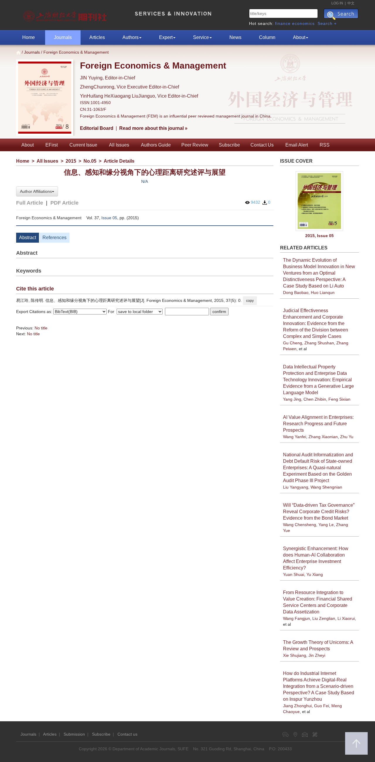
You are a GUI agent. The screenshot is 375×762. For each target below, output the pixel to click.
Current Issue (83, 144)
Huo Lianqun (323, 292)
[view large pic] (319, 201)
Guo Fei (321, 705)
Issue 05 (109, 217)
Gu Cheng (292, 343)
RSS (325, 144)
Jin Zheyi (316, 655)
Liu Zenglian (323, 618)
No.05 (89, 161)
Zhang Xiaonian (323, 436)
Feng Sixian (339, 399)
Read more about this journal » (153, 128)
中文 (350, 3)
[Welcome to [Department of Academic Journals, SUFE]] (66, 14)
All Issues (119, 144)
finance (283, 23)
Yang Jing (292, 399)
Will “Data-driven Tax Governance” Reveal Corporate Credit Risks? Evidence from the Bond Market (318, 512)
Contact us (127, 734)
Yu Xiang (314, 574)
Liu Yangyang (295, 487)
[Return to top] (356, 743)
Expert (166, 37)
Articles (97, 37)
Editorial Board (96, 128)
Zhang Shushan (319, 343)
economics (303, 23)
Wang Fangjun (296, 618)
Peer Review (194, 144)
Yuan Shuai (293, 574)
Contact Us (262, 144)
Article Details (119, 161)
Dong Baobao (295, 292)
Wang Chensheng (299, 524)
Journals (63, 37)
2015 (71, 161)
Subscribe (229, 144)
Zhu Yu (346, 436)
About (299, 37)
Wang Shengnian (326, 487)
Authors (130, 37)
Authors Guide (156, 144)
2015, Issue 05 (319, 235)
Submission (74, 734)
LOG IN (337, 3)
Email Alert (296, 144)
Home (28, 37)
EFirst (51, 144)
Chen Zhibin (315, 399)
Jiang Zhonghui (297, 705)
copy (250, 301)
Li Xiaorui (346, 618)
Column (267, 37)
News (235, 37)
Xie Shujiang (294, 655)
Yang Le (326, 524)
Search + (327, 23)
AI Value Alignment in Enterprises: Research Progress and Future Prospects (318, 424)
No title (41, 328)
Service (201, 37)
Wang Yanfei (294, 436)
